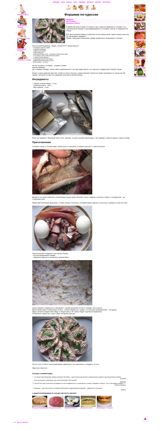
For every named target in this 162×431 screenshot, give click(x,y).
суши (63, 2)
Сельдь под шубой (55, 408)
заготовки (106, 2)
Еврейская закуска (71, 408)
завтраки (56, 2)
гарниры (82, 2)
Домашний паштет (87, 408)
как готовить (71, 21)
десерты (90, 2)
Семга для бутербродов (40, 408)
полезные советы (73, 23)
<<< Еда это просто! (21, 422)
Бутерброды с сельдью (105, 408)
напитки (98, 2)
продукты (70, 19)
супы (75, 2)
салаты (69, 2)
